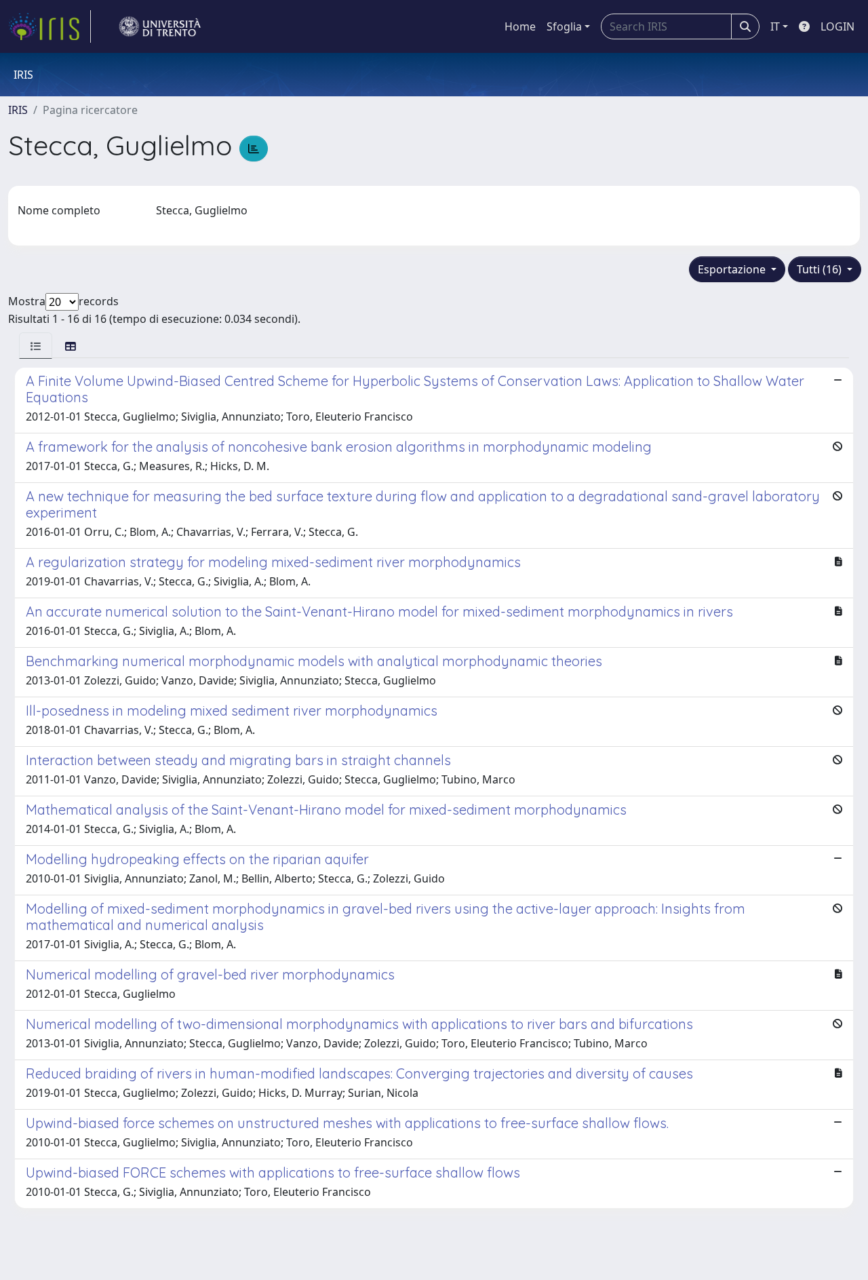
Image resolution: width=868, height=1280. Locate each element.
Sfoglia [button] (564, 26)
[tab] (35, 345)
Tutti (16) (820, 269)
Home (520, 26)
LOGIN (837, 26)
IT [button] (775, 26)
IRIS (18, 109)
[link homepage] (49, 26)
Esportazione (733, 269)
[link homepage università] (160, 26)
